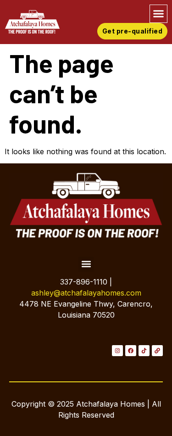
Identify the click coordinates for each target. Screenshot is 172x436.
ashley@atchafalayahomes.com (86, 292)
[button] (159, 14)
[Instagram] (117, 350)
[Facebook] (130, 350)
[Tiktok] (144, 350)
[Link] (157, 350)
